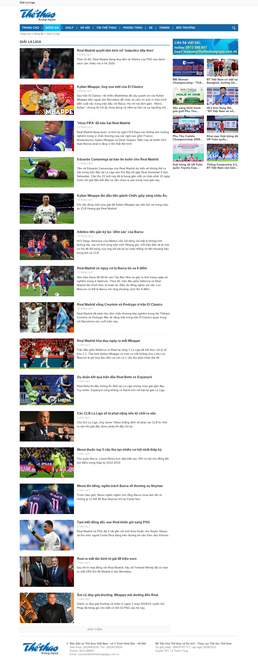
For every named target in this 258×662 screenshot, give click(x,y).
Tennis (164, 27)
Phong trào (132, 27)
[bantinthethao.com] (38, 15)
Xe (151, 27)
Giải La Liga (53, 33)
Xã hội (85, 27)
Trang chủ (30, 27)
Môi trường (185, 27)
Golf (70, 27)
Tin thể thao (107, 27)
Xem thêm (94, 629)
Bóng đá (52, 27)
